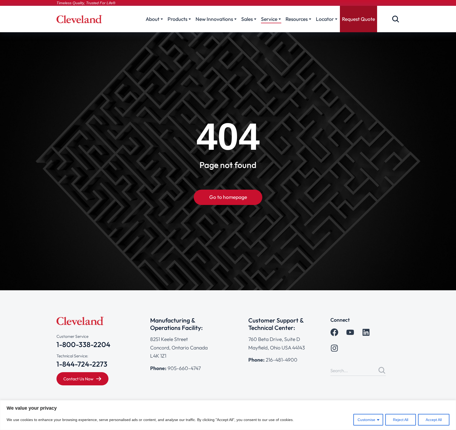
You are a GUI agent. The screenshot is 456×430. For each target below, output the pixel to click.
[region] (228, 415)
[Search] (382, 370)
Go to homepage (228, 197)
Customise (366, 420)
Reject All (400, 420)
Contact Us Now (78, 378)
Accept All (434, 420)
